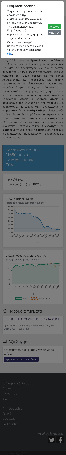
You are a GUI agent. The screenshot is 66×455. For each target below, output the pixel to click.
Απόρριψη (54, 32)
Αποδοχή (54, 26)
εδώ (9, 53)
